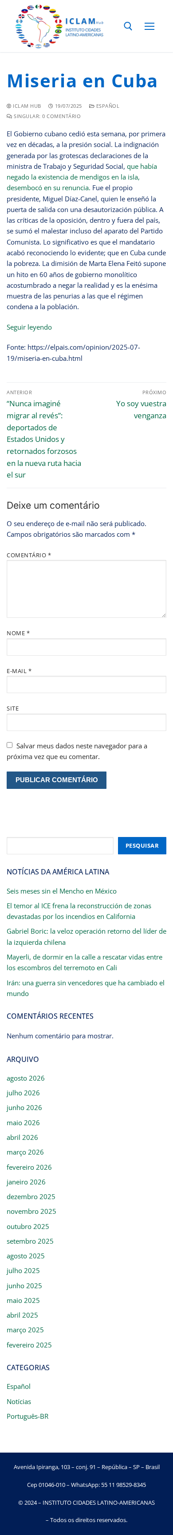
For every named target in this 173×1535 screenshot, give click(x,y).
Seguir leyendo (29, 327)
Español (106, 105)
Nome (18, 633)
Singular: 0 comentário (46, 116)
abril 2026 (22, 1137)
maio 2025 (23, 1300)
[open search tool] (128, 26)
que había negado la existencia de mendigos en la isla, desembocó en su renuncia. (82, 177)
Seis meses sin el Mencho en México (62, 890)
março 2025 (25, 1329)
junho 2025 (24, 1285)
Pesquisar (142, 845)
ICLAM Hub (26, 105)
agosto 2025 (26, 1255)
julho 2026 (23, 1092)
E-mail (19, 671)
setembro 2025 (30, 1241)
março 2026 (25, 1151)
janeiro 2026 (26, 1181)
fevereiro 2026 (29, 1167)
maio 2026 (23, 1122)
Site (13, 708)
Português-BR (27, 1416)
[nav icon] (149, 26)
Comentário (29, 555)
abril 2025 (22, 1314)
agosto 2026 (26, 1078)
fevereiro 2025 (29, 1344)
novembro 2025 (31, 1211)
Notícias (19, 1401)
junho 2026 (24, 1107)
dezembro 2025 (31, 1196)
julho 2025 (23, 1270)
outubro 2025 (28, 1226)
